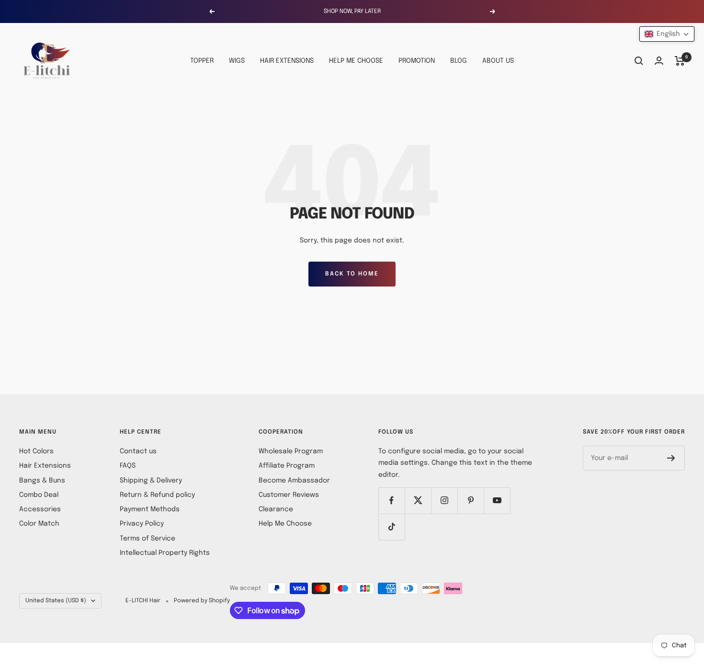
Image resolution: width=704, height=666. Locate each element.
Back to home (352, 274)
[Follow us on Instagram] (444, 500)
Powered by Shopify (202, 601)
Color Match (39, 523)
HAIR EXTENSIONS (287, 60)
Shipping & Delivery (151, 480)
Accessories (40, 509)
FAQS (128, 465)
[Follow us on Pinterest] (470, 500)
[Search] (639, 61)
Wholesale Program (291, 451)
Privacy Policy (142, 523)
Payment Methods (150, 509)
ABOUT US (498, 60)
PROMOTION (416, 60)
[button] (667, 34)
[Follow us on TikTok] (391, 527)
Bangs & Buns (42, 480)
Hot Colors (36, 451)
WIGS (237, 60)
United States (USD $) (55, 601)
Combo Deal (38, 495)
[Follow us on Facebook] (391, 500)
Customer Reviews (289, 495)
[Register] (671, 458)
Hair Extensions (45, 465)
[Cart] (680, 61)
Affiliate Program (287, 465)
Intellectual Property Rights (165, 553)
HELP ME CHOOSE (356, 60)
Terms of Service (147, 538)
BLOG (458, 60)
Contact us (138, 451)
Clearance (276, 509)
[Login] (659, 61)
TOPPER (202, 60)
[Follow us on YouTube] (497, 500)
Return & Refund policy (157, 495)
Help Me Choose (285, 523)
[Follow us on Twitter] (418, 500)
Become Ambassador (294, 480)
